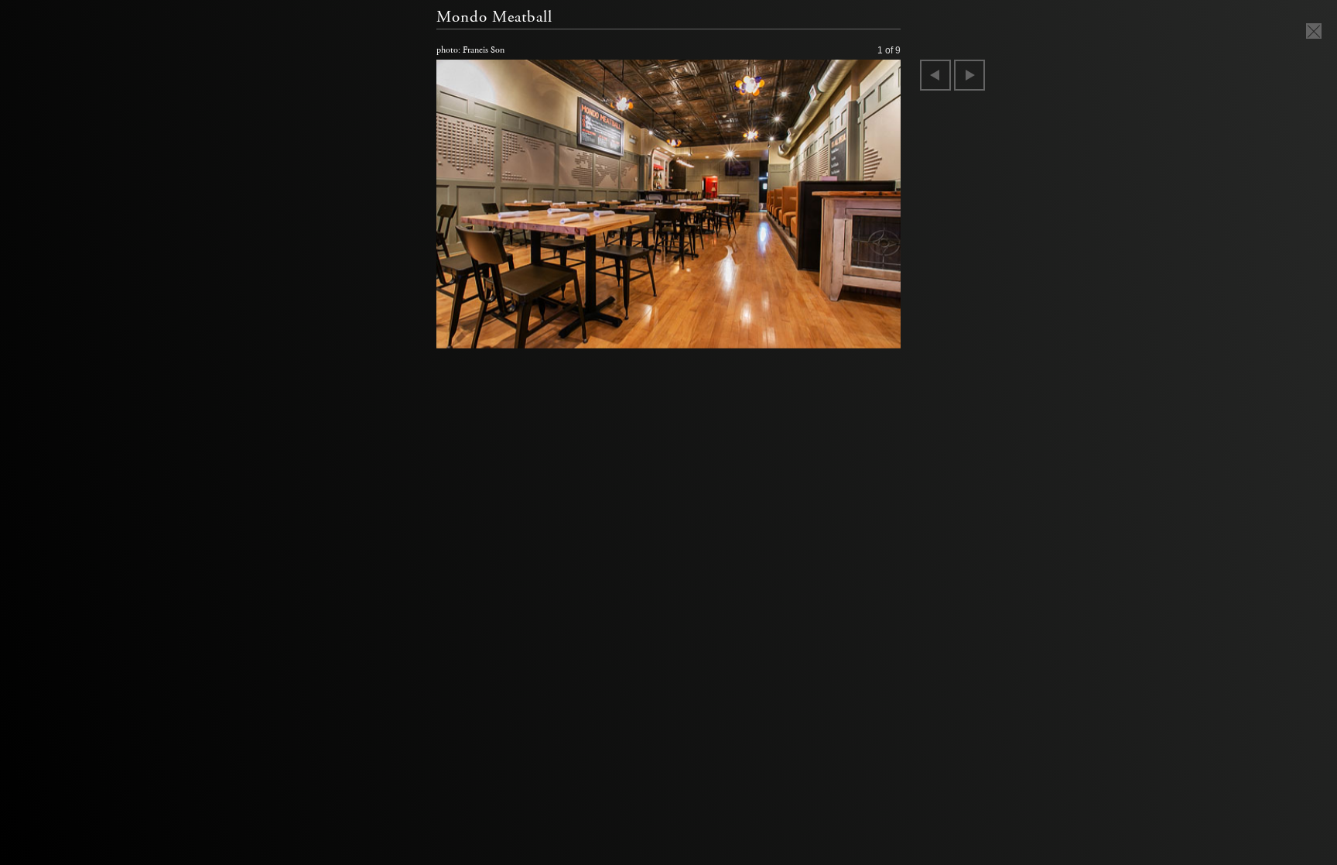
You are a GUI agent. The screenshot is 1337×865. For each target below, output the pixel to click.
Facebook (834, 333)
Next (969, 75)
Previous (935, 75)
